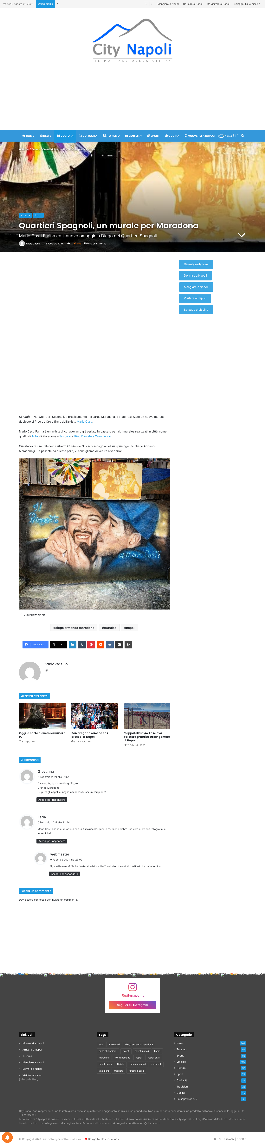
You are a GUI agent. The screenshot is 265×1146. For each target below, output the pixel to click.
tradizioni (104, 1070)
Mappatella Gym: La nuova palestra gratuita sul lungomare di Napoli (147, 736)
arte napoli (114, 1044)
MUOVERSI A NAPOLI (201, 135)
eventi (126, 1051)
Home (25, 149)
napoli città (154, 1057)
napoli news (105, 1064)
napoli (130, 628)
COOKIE (241, 1139)
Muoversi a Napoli (33, 1043)
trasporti (118, 1070)
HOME (29, 135)
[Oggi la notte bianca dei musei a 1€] (42, 716)
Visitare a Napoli (195, 298)
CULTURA (66, 135)
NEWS (46, 135)
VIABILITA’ (135, 135)
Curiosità (182, 1080)
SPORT (155, 135)
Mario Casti (84, 421)
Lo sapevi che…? (187, 1098)
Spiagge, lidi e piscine (247, 3)
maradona (104, 1057)
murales (110, 628)
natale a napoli (138, 1064)
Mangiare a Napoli (168, 3)
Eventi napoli (142, 1051)
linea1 (157, 1051)
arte (101, 1044)
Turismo (27, 1055)
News (180, 1043)
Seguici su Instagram (132, 1005)
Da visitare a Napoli (218, 3)
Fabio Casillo (33, 243)
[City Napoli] (132, 40)
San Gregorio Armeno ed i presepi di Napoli (89, 735)
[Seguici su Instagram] (132, 989)
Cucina (181, 1092)
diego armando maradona (74, 628)
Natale (120, 1064)
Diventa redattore (196, 264)
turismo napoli (136, 1070)
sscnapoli (156, 1064)
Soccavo (65, 436)
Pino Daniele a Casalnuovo (92, 436)
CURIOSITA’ (90, 135)
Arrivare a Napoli (32, 1049)
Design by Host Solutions (103, 1139)
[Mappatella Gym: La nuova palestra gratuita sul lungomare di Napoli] (147, 716)
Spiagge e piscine (196, 309)
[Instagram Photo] (22, 995)
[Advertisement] (132, 99)
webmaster (59, 854)
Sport (38, 215)
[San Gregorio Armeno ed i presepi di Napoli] (94, 716)
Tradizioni (182, 1086)
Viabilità (181, 1061)
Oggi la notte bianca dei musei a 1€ (42, 735)
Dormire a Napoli (193, 3)
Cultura (35, 149)
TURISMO (113, 135)
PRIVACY (229, 1139)
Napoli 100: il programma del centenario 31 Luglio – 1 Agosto (93, 3)
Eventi (180, 1055)
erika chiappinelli (108, 1051)
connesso (40, 899)
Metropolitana (122, 1057)
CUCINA (173, 135)
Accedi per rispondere (51, 799)
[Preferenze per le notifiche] (7, 1137)
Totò (35, 436)
